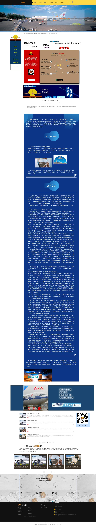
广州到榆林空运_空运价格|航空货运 (33, 434)
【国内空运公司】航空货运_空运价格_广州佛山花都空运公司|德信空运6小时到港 (36, 33)
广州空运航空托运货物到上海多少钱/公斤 (34, 413)
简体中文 (69, 2)
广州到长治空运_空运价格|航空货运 (33, 427)
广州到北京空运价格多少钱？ (32, 420)
